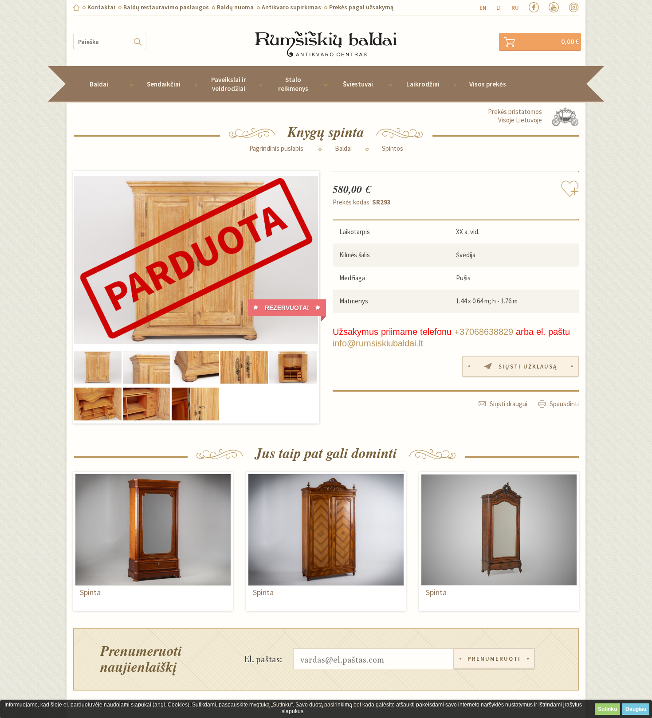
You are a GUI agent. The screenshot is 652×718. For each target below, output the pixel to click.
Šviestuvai (358, 84)
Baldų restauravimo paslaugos (166, 7)
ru (515, 8)
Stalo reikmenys (293, 83)
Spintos (392, 149)
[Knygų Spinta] (196, 260)
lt (499, 8)
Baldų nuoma (235, 7)
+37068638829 (483, 332)
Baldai (99, 84)
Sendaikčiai (164, 84)
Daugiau (635, 709)
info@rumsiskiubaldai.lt (378, 343)
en (483, 8)
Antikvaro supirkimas (291, 7)
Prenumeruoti (494, 659)
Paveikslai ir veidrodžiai (228, 83)
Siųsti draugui (508, 404)
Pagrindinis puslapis (276, 149)
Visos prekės (487, 84)
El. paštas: (263, 658)
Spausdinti (564, 404)
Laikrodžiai (423, 84)
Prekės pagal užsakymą (361, 7)
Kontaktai (101, 7)
